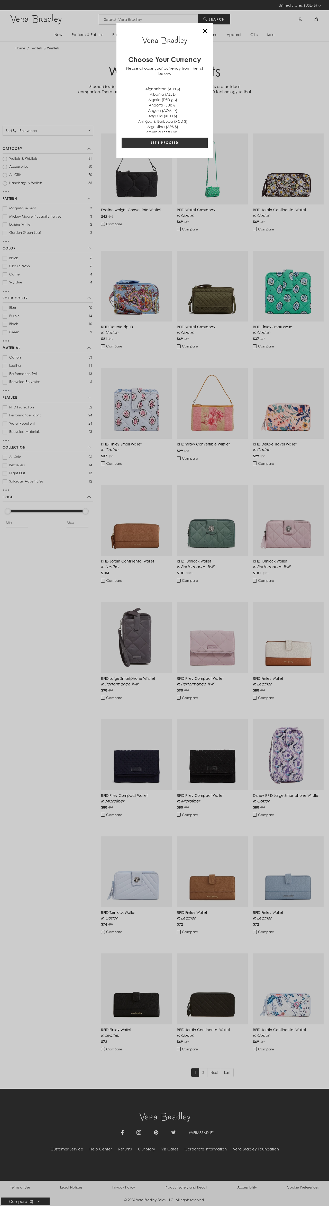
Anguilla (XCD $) (162, 116)
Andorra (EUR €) (163, 105)
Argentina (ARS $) (162, 126)
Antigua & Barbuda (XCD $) (162, 121)
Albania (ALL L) (163, 94)
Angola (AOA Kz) (162, 110)
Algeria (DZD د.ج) (162, 99)
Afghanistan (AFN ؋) (162, 89)
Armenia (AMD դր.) (163, 132)
